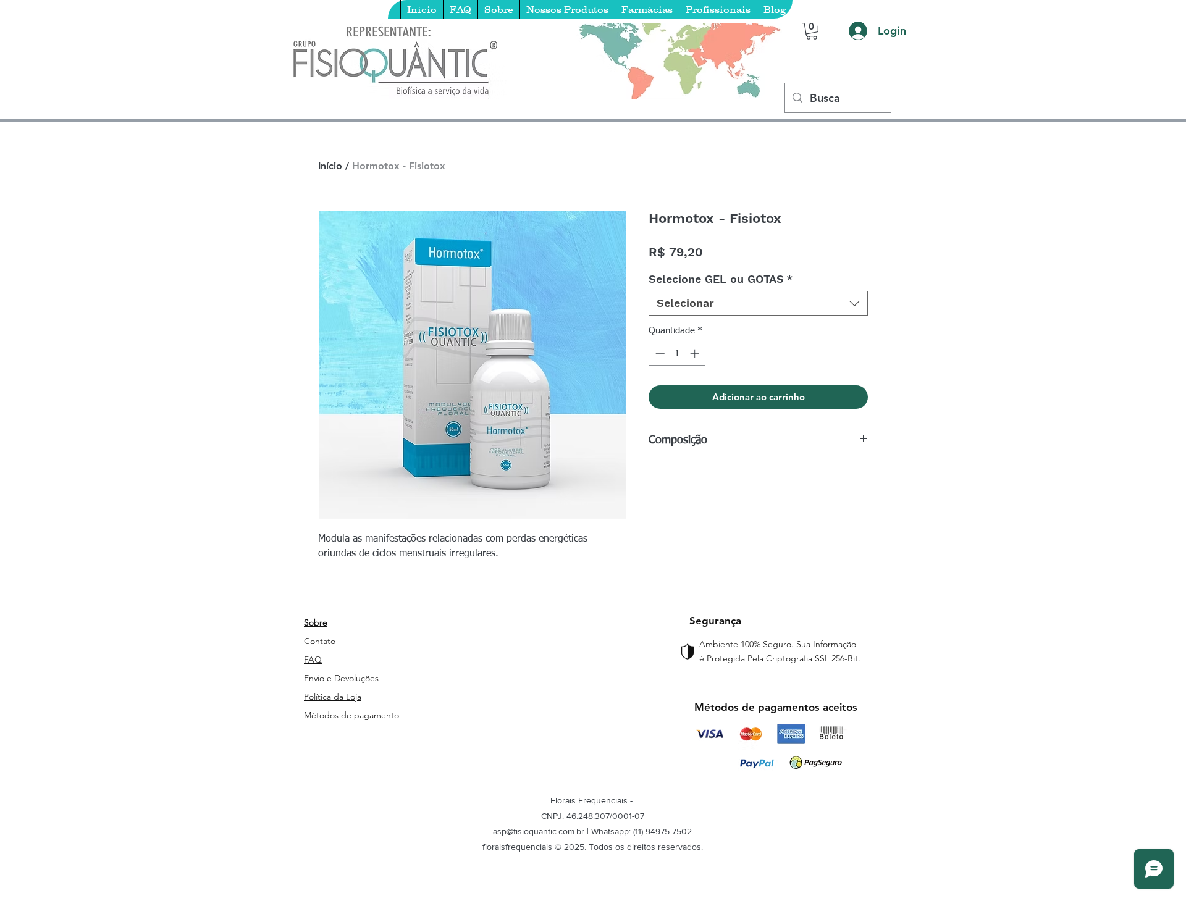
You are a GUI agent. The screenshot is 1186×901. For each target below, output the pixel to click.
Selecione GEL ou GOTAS (721, 278)
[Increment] (696, 353)
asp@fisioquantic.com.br (538, 831)
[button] (812, 31)
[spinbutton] (677, 353)
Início (330, 166)
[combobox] (758, 303)
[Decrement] (658, 353)
